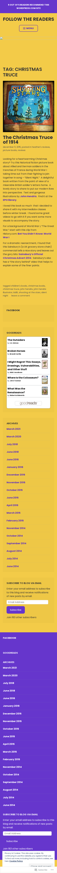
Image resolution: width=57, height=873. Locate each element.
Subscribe (15, 610)
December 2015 (16, 474)
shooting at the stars (29, 292)
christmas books (36, 285)
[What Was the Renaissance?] (45, 394)
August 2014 (14, 551)
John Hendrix (28, 196)
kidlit (15, 292)
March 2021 (13, 429)
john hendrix (26, 289)
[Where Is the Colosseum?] (45, 383)
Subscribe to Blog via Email (24, 583)
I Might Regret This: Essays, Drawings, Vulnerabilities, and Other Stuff (24, 365)
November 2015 (16, 482)
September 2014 (16, 543)
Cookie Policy (16, 861)
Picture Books (10, 150)
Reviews (21, 150)
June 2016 (13, 459)
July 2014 (12, 558)
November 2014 (16, 528)
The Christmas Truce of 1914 (28, 139)
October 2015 (15, 490)
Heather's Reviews (41, 147)
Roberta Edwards (17, 395)
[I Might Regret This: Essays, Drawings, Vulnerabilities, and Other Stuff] (45, 367)
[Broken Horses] (45, 356)
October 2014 (15, 535)
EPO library (9, 200)
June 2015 (13, 497)
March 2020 (14, 436)
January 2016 (15, 467)
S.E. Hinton (14, 343)
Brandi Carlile (15, 354)
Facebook (13, 310)
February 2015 (15, 520)
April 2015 (12, 505)
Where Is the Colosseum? (22, 377)
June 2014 (13, 566)
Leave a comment (20, 295)
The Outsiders (16, 340)
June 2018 (13, 452)
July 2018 (12, 444)
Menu (30, 28)
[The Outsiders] (45, 345)
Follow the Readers (28, 19)
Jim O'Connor (15, 381)
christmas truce (11, 289)
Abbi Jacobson (16, 372)
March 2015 (13, 513)
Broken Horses (16, 351)
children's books (19, 285)
